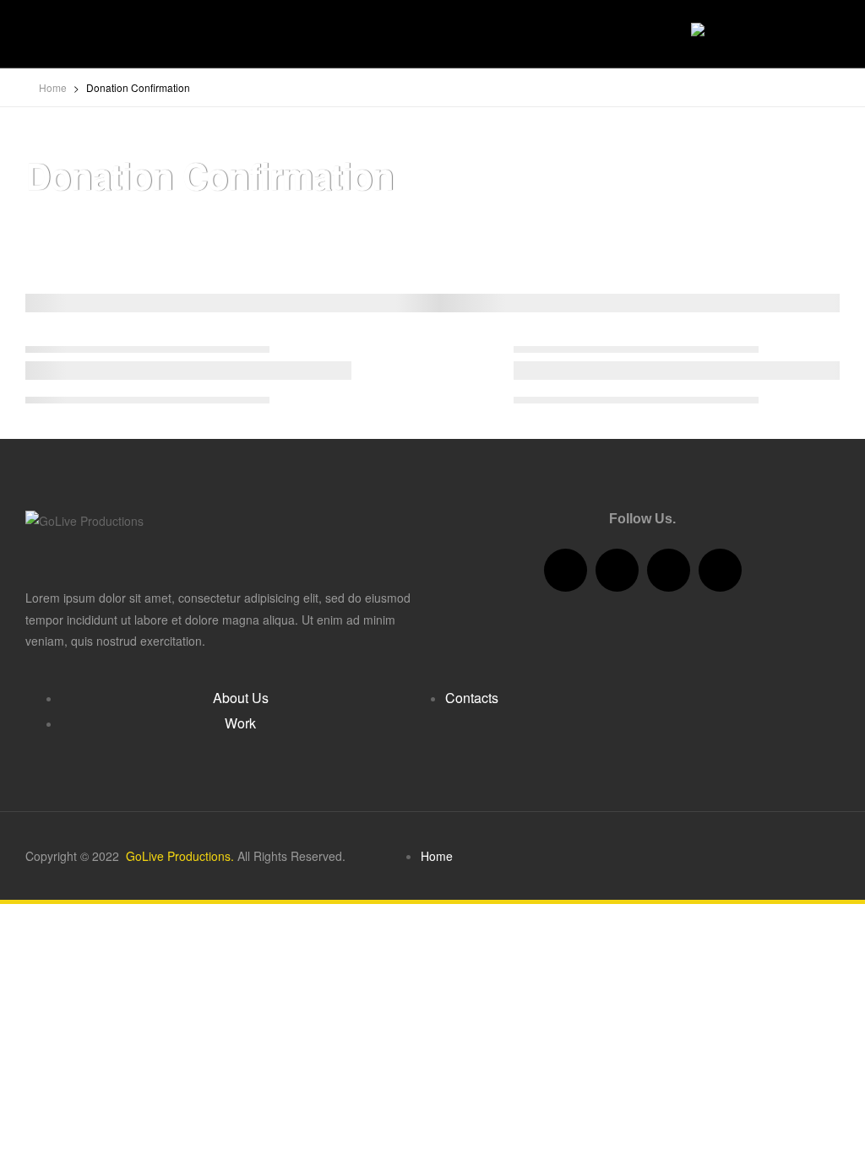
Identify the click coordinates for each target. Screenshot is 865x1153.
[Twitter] (617, 570)
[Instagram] (720, 570)
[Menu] (31, 34)
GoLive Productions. (178, 855)
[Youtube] (668, 570)
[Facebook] (565, 570)
